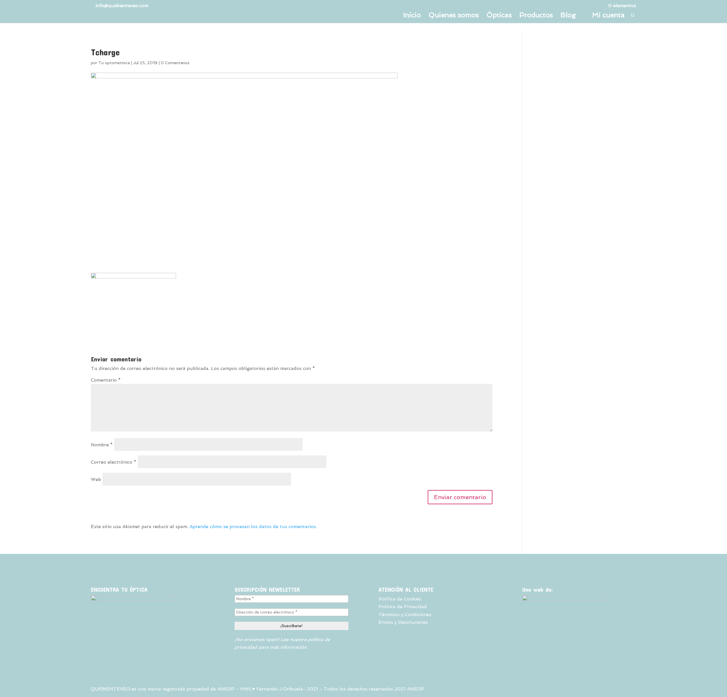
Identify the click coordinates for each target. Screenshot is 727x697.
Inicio (412, 16)
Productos (536, 16)
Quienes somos (454, 16)
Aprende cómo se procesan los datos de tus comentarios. (253, 526)
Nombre (102, 444)
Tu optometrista (114, 62)
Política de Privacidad (403, 606)
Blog (568, 16)
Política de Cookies (400, 599)
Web (96, 479)
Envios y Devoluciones (403, 622)
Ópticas (499, 16)
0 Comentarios (175, 62)
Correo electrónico (113, 462)
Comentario (106, 380)
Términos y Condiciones (405, 614)
